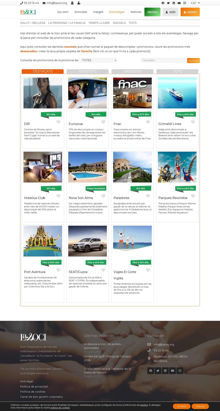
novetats (70, 46)
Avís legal (26, 381)
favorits (86, 51)
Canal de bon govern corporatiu (41, 396)
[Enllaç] (72, 2)
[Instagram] (184, 3)
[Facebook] (163, 3)
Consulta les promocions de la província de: (49, 60)
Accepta (181, 406)
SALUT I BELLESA (32, 23)
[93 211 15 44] (150, 350)
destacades (28, 51)
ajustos (144, 405)
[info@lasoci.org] (150, 344)
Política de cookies (32, 391)
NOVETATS (87, 71)
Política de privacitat (34, 386)
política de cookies (60, 407)
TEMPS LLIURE (99, 23)
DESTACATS (43, 71)
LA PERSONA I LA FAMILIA (66, 23)
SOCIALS (119, 23)
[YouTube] (179, 3)
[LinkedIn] (173, 3)
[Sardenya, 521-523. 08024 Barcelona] (150, 359)
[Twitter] (168, 3)
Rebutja (200, 406)
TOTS (133, 23)
